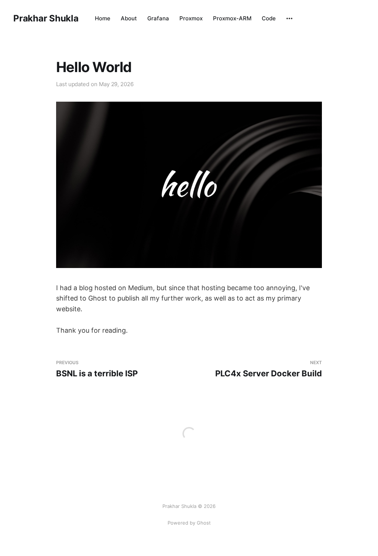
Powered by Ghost (189, 523)
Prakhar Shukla (46, 18)
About (129, 18)
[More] (289, 18)
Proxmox (191, 18)
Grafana (158, 18)
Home (102, 18)
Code (269, 18)
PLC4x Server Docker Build (268, 369)
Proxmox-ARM (232, 18)
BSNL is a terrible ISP (97, 369)
